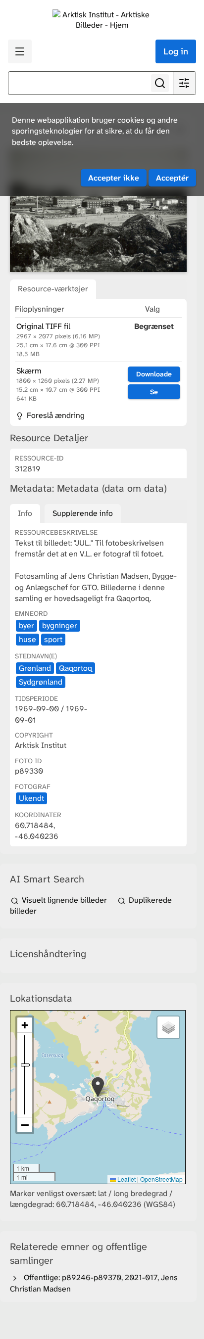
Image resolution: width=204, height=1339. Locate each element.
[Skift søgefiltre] (184, 83)
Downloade (154, 373)
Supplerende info (82, 513)
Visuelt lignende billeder (64, 900)
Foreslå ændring (55, 415)
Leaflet (126, 1179)
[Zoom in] (24, 1025)
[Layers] (168, 1027)
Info (25, 513)
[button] (98, 1087)
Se (154, 391)
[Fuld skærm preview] (98, 211)
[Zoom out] (24, 1124)
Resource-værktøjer (53, 288)
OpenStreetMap (161, 1179)
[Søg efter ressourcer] (160, 83)
